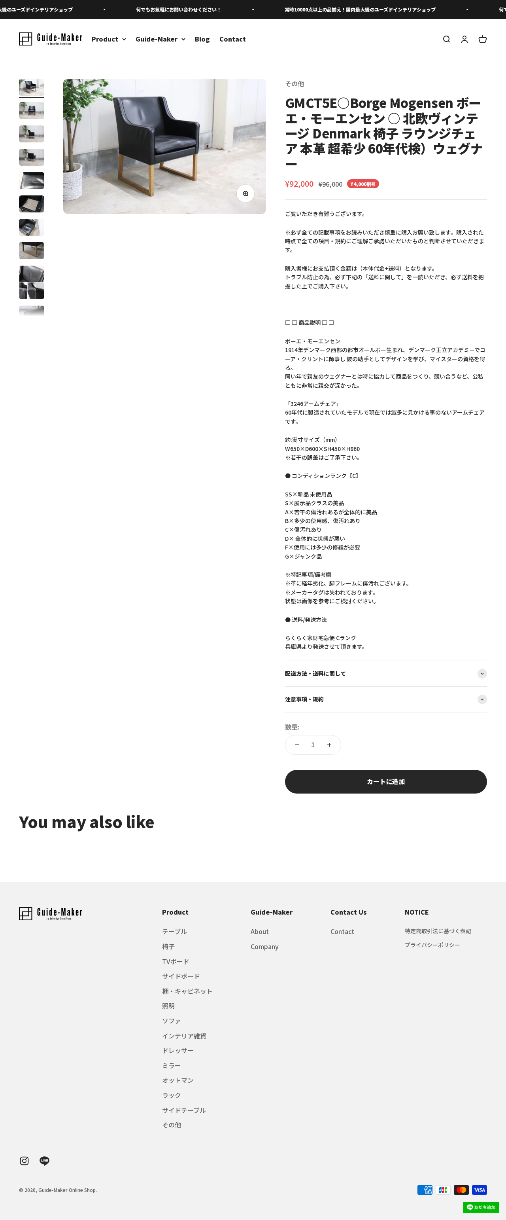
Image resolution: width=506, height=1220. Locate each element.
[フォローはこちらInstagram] (24, 1161)
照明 (168, 1005)
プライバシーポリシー (432, 945)
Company (265, 946)
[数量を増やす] (329, 744)
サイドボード (181, 976)
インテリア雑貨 (184, 1035)
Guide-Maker (156, 39)
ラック (171, 1095)
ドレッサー (178, 1050)
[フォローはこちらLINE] (44, 1161)
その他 (294, 83)
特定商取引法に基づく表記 (438, 931)
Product (105, 39)
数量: (292, 726)
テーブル (174, 931)
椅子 (168, 946)
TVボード (175, 961)
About (260, 931)
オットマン (178, 1080)
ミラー (171, 1065)
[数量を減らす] (296, 744)
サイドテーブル (184, 1110)
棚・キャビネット (187, 991)
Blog (202, 39)
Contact (232, 39)
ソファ (171, 1020)
